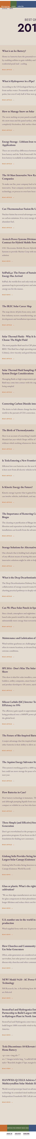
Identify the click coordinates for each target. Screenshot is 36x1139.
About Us (9, 1133)
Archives (18, 1133)
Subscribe (26, 1133)
